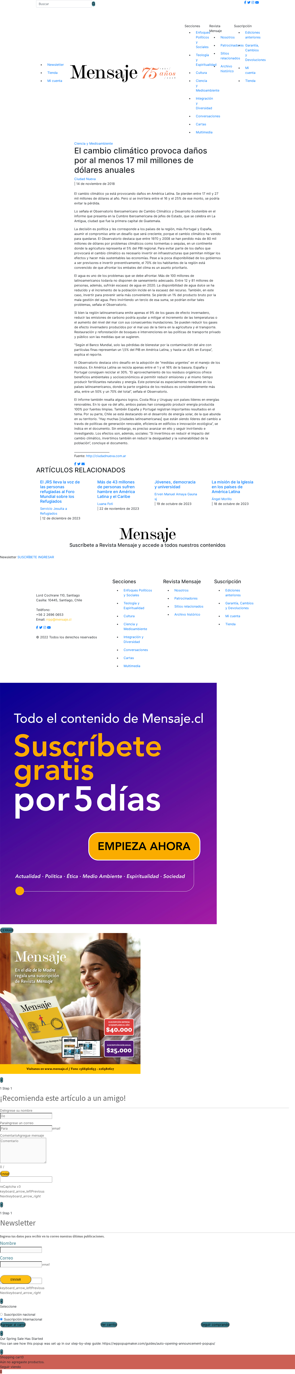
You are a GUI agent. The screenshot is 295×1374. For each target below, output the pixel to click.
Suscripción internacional (23, 1319)
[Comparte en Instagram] (83, 464)
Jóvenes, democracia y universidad (175, 484)
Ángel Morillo (222, 499)
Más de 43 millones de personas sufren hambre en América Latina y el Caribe (116, 489)
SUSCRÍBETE (27, 557)
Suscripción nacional (19, 1314)
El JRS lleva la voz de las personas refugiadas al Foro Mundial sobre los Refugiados (60, 492)
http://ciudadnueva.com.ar (106, 456)
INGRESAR (46, 557)
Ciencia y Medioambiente (93, 143)
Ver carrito (109, 1325)
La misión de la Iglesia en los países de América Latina (232, 487)
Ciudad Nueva (85, 179)
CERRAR (6, 930)
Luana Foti (105, 504)
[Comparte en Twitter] (78, 464)
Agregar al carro (12, 1325)
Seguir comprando (215, 1325)
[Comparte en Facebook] (75, 464)
